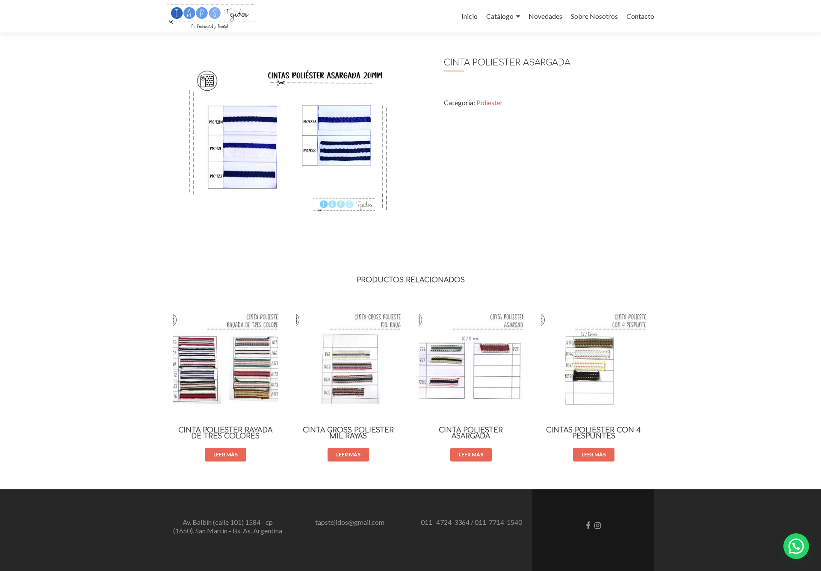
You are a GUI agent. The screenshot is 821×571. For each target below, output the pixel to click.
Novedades (545, 16)
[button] (796, 546)
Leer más (225, 454)
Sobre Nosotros (594, 16)
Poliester (489, 102)
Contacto (640, 16)
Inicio (469, 16)
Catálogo (500, 16)
